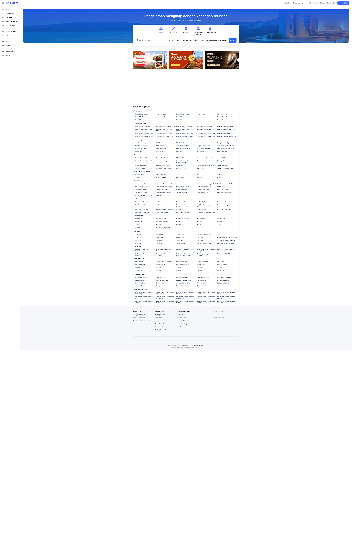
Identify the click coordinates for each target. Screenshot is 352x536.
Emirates (199, 177)
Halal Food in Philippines (163, 205)
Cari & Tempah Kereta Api (204, 186)
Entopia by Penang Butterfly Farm (206, 165)
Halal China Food (201, 209)
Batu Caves (179, 165)
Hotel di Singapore (202, 120)
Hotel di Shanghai (161, 117)
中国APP (199, 224)
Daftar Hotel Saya (183, 324)
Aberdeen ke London (141, 286)
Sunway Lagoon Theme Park (205, 158)
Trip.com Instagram (202, 192)
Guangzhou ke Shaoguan (163, 286)
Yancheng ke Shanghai (203, 286)
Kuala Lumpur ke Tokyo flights (184, 136)
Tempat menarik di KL (182, 146)
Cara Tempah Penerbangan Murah (206, 184)
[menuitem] (10, 9)
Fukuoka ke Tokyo (161, 277)
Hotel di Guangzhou (182, 117)
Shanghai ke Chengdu (162, 280)
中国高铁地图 (201, 218)
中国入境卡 (138, 218)
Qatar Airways (180, 177)
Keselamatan (181, 327)
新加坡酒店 (220, 270)
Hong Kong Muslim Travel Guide (206, 212)
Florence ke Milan (140, 283)
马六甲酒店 (138, 270)
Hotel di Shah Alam (202, 261)
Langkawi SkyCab (181, 168)
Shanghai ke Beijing (141, 277)
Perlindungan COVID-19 (224, 254)
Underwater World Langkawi (164, 168)
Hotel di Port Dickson (182, 261)
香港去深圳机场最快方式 (163, 228)
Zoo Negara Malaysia (141, 165)
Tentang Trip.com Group (162, 330)
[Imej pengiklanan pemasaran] (222, 60)
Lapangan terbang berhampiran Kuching (226, 297)
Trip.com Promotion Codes (142, 184)
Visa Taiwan (159, 243)
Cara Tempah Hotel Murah (224, 184)
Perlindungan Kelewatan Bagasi (185, 249)
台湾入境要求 (221, 218)
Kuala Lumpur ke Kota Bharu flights (164, 129)
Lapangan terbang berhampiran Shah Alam (226, 301)
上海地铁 (199, 221)
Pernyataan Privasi (160, 327)
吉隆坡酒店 (138, 267)
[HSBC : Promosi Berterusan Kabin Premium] (186, 60)
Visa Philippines (180, 240)
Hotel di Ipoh (139, 261)
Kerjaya (157, 321)
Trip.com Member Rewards (163, 192)
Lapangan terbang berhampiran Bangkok (185, 293)
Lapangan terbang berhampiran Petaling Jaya (185, 297)
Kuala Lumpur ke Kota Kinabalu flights (185, 129)
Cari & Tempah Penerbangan (164, 186)
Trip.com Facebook (181, 192)
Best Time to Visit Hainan (204, 148)
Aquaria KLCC (221, 158)
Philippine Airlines (161, 177)
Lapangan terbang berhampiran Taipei (144, 301)
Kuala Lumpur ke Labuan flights (226, 129)
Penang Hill (220, 161)
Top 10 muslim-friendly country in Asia (206, 205)
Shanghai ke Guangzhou (224, 277)
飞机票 (219, 224)
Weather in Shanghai (141, 146)
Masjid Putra (200, 168)
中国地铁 (138, 228)
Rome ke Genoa (201, 283)
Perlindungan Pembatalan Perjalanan (163, 254)
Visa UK (137, 237)
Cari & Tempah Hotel (141, 186)
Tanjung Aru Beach (222, 165)
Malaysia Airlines (140, 174)
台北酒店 (158, 267)
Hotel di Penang (201, 114)
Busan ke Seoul (160, 283)
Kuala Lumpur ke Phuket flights (185, 133)
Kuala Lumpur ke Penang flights (206, 136)
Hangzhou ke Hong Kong (183, 280)
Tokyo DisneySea (140, 168)
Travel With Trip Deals (141, 189)
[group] (175, 20)
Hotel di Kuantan (160, 264)
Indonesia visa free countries (205, 243)
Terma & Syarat (159, 324)
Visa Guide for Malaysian (204, 234)
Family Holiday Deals (162, 189)
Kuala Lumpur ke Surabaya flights (144, 136)
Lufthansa (220, 177)
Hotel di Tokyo (160, 120)
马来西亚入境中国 (161, 218)
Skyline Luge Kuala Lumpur (225, 168)
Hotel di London (181, 120)
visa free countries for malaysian (226, 240)
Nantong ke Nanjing (223, 283)
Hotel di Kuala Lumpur (141, 114)
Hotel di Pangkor (222, 264)
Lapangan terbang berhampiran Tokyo (206, 297)
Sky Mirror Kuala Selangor (163, 165)
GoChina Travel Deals (203, 189)
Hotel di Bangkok (222, 120)
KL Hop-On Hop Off (141, 158)
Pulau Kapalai (200, 161)
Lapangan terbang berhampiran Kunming (206, 301)
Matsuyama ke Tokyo (203, 277)
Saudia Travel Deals (222, 189)
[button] (2, 3)
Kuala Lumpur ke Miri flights (164, 133)
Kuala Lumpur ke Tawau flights (164, 136)
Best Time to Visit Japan (183, 148)
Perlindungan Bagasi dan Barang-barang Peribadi (206, 250)
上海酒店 (179, 267)
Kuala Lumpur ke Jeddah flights (144, 129)
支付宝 (137, 224)
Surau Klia (179, 209)
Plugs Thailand (160, 151)
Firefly (198, 174)
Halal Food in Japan (222, 202)
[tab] (161, 31)
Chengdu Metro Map (223, 143)
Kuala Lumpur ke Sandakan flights (206, 133)
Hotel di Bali (138, 120)
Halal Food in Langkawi (224, 205)
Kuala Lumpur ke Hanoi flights (205, 126)
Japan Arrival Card (161, 148)
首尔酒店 (219, 267)
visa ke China (159, 237)
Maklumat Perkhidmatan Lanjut (142, 321)
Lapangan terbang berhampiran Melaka (206, 293)
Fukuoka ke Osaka (181, 277)
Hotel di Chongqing (202, 117)
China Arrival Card (222, 151)
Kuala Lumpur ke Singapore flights (227, 136)
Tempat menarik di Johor (204, 146)
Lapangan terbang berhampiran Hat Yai (226, 293)
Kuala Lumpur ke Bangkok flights (165, 126)
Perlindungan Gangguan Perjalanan (204, 254)
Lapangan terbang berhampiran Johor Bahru (165, 297)
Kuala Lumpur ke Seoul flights (225, 133)
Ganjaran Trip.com (183, 318)
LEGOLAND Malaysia (182, 158)
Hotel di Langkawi (161, 114)
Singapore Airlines (161, 174)
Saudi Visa (138, 240)
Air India (137, 177)
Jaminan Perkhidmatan (139, 318)
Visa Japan (159, 240)
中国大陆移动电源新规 (182, 218)
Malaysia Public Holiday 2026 (143, 195)
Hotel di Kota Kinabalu (182, 114)
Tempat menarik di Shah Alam (225, 146)
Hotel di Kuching (222, 114)
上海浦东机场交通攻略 (162, 221)
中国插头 (219, 221)
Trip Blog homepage (141, 143)
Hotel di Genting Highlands (163, 261)
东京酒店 (199, 270)
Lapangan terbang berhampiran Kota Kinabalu (165, 293)
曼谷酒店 (199, 267)
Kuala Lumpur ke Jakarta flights (226, 126)
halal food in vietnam (141, 205)
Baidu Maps (138, 151)
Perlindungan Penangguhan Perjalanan (164, 250)
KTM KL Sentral (180, 143)
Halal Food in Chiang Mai (224, 209)
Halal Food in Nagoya (162, 212)
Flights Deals (220, 186)
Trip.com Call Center (182, 184)
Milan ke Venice (201, 280)
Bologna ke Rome (140, 280)
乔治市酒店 (159, 270)
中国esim (179, 221)
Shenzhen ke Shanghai (223, 280)
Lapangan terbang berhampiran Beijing (165, 301)
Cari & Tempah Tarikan (182, 186)
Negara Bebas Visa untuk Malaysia (227, 237)
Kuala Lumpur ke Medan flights (144, 133)
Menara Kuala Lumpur (162, 161)
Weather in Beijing (161, 146)
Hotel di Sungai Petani (182, 264)
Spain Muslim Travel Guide (183, 212)
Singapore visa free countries (225, 243)
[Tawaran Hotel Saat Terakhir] (150, 60)
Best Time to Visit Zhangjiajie (225, 148)
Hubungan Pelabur (183, 314)
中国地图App (139, 221)
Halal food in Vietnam (203, 202)
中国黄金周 (179, 224)
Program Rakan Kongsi (184, 321)
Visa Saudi (200, 237)
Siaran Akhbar (159, 318)
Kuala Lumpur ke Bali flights (143, 126)
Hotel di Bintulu (201, 264)
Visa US (219, 234)
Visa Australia (200, 151)
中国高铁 (158, 224)
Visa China (179, 151)
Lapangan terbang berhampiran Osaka (185, 301)
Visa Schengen (180, 243)
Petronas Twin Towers (162, 158)
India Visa (138, 243)
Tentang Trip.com (160, 314)
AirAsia (178, 174)
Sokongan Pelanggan (139, 314)
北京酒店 (179, 270)
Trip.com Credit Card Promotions (165, 184)
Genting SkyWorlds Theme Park (144, 161)
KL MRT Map (159, 143)
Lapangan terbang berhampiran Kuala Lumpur (144, 293)
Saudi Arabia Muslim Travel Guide (165, 209)
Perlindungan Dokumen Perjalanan (142, 254)
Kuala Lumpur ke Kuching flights (206, 129)
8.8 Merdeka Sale (161, 195)
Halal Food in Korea (161, 202)
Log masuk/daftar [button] (343, 3)
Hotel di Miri (220, 261)
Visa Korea (200, 240)
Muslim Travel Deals (181, 189)
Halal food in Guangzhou (183, 202)
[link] (288, 3)
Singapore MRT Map (202, 143)
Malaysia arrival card (140, 148)
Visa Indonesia (180, 234)
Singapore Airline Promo (224, 192)
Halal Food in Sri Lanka (141, 209)
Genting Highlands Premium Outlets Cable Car (184, 161)
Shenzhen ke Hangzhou (183, 283)
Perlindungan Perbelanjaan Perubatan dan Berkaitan (184, 254)
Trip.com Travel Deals (141, 192)
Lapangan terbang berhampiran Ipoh (144, 297)
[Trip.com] (12, 3)
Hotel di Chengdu (222, 117)
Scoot (219, 174)
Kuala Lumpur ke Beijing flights (185, 126)
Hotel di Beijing (139, 117)
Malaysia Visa (180, 237)
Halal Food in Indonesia (142, 212)
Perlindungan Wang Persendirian (226, 249)
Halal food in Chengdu (141, 202)
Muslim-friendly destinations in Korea (185, 205)
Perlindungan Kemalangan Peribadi (142, 250)
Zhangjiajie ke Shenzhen (183, 286)
